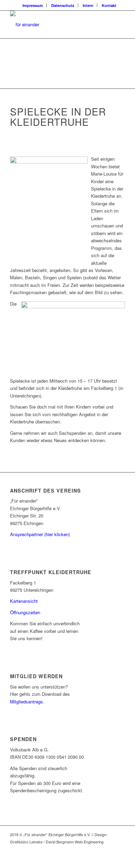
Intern (88, 5)
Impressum (32, 5)
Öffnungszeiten (25, 612)
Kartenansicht (24, 601)
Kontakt (109, 5)
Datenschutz (62, 5)
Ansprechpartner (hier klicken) (40, 534)
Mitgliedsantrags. (27, 701)
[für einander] (56, 24)
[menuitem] (33, 5)
